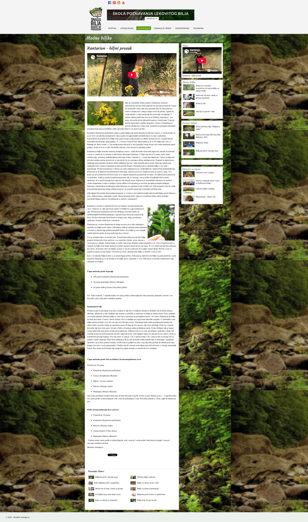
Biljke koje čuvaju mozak (147, 500)
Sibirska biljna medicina (146, 477)
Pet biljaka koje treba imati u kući (108, 494)
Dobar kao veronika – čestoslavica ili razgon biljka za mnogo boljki (207, 88)
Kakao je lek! (201, 103)
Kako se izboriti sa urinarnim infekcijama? (106, 500)
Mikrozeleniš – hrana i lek (205, 196)
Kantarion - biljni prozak (192, 75)
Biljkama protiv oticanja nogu (106, 477)
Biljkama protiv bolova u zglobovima (151, 494)
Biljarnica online (202, 142)
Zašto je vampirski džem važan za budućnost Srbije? (207, 181)
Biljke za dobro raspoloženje (148, 488)
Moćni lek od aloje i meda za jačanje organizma (109, 489)
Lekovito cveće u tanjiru (205, 172)
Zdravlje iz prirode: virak (205, 111)
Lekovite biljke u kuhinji (205, 188)
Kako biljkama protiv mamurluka (106, 482)
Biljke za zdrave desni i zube (148, 482)
